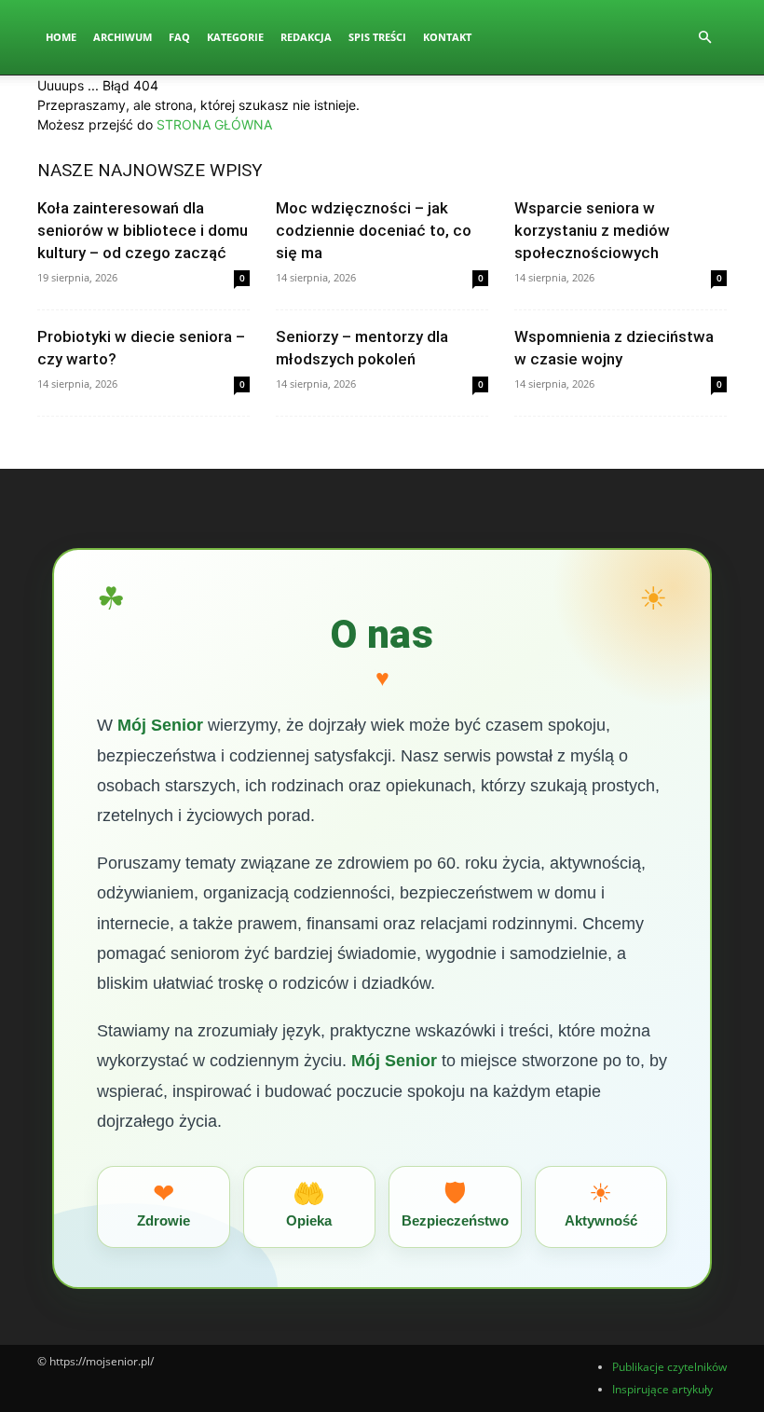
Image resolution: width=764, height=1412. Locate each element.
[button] (704, 38)
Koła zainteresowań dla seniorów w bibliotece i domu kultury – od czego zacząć (142, 230)
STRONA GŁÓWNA (214, 124)
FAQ (179, 37)
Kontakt (447, 37)
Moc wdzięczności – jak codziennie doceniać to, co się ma (373, 230)
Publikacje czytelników (669, 1367)
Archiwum (122, 37)
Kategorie (235, 37)
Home (61, 37)
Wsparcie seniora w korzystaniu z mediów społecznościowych (592, 230)
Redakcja (306, 37)
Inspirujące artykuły (662, 1389)
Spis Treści (377, 37)
